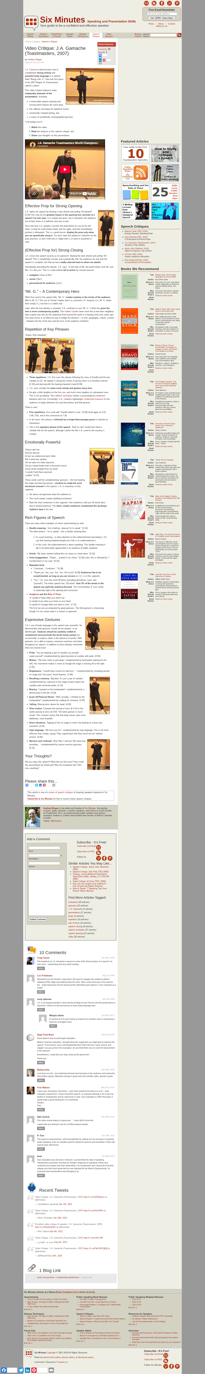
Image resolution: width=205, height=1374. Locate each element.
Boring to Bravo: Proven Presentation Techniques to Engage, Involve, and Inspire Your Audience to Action (166, 348)
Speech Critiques (49, 41)
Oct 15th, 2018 (55, 1256)
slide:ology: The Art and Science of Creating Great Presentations (167, 535)
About (161, 24)
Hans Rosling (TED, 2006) (136, 237)
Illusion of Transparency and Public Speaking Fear (46, 1321)
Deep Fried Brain (45, 1035)
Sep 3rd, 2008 (108, 999)
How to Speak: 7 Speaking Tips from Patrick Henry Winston (90, 889)
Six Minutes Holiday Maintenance (145, 1319)
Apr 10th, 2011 (108, 1135)
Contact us (62, 1362)
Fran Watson (43, 1087)
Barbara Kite (43, 1070)
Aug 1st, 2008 (108, 975)
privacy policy (68, 1357)
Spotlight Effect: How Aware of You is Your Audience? (47, 1323)
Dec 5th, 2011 (65, 1204)
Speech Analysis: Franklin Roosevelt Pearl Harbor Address (102, 1319)
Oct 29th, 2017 (108, 1015)
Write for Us (161, 26)
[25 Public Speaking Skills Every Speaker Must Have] (165, 201)
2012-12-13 (136, 1299)
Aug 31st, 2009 (108, 1035)
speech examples (76, 930)
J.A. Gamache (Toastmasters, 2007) (140, 243)
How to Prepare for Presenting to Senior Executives (47, 1299)
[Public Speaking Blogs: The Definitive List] (135, 181)
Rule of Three (54, 594)
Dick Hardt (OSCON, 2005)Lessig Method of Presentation (138, 261)
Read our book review (163, 295)
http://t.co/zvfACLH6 (93, 1238)
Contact (171, 24)
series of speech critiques (61, 792)
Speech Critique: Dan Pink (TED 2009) (90, 871)
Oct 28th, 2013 (108, 1156)
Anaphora (34, 594)
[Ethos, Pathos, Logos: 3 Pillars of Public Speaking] (165, 181)
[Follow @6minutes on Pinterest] (177, 5)
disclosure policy (86, 1357)
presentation (74, 912)
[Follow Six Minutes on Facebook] (161, 5)
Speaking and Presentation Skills (111, 21)
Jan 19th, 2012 (60, 1218)
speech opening (75, 933)
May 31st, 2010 (108, 1087)
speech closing (75, 926)
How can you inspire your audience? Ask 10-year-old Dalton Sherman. (89, 884)
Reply (41, 968)
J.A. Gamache (31, 69)
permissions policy (52, 1357)
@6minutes (56, 821)
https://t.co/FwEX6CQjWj (95, 1248)
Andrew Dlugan (35, 59)
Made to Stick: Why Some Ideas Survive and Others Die (167, 310)
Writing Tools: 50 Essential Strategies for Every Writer (165, 276)
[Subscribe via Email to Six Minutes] (146, 5)
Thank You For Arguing (164, 460)
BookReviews (109, 35)
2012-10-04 (136, 1305)
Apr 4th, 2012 (56, 1231)
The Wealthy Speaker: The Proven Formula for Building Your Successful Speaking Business (166, 384)
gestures (72, 905)
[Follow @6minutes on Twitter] (169, 5)
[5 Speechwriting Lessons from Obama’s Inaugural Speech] (135, 220)
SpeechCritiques (96, 35)
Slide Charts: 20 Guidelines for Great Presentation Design (49, 1333)
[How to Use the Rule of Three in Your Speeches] (135, 201)
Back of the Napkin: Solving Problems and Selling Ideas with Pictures (167, 498)
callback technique (63, 395)
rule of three (73, 923)
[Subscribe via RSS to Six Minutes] (154, 5)
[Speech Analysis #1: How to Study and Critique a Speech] (165, 162)
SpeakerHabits (69, 35)
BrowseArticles (138, 35)
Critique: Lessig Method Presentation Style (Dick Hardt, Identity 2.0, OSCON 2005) (91, 876)
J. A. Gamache (75, 909)
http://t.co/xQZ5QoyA (94, 1197)
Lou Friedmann (44, 975)
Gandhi (75, 311)
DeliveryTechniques (43, 35)
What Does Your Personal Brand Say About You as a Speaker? (156, 1342)
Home (151, 24)
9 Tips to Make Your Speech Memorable (42, 1307)
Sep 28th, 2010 (108, 1117)
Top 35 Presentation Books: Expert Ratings (149, 1321)
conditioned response (93, 399)
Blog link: (102, 52)
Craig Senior (43, 958)
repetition (72, 919)
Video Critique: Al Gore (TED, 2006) (89, 881)
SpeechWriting (30, 35)
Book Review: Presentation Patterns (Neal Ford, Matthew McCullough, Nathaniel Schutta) (49, 1339)
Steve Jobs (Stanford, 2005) (137, 248)
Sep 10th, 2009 (108, 1070)
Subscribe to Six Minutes (40, 799)
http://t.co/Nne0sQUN (45, 1227)
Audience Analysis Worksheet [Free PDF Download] (152, 1316)
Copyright (51, 1352)
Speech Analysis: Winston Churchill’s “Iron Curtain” (99, 1321)
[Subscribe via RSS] (98, 853)
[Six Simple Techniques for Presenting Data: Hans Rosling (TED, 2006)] (165, 220)
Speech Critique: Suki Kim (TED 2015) (94, 1316)
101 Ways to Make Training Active (93, 1299)
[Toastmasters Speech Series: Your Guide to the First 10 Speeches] (135, 162)
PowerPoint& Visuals (57, 35)
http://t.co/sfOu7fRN (93, 1210)
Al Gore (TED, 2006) (133, 254)
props (71, 916)
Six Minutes (62, 19)
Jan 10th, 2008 (108, 958)
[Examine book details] (129, 299)
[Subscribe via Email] (98, 847)
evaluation (73, 902)
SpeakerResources (83, 35)
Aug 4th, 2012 (60, 1242)
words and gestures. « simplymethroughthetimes (58, 1277)
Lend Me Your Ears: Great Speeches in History (165, 575)
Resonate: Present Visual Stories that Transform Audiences (165, 425)
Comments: (104, 49)
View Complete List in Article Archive (75, 1292)
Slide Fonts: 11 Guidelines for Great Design (44, 1336)
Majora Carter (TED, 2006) (136, 231)
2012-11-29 (136, 1302)
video (70, 936)
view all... (28, 1309)
